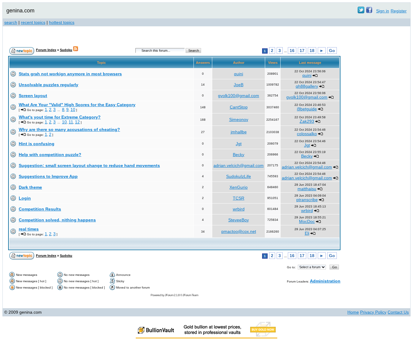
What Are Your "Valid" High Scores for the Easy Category (77, 104)
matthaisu (307, 188)
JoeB (238, 84)
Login (25, 198)
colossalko (307, 133)
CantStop (239, 107)
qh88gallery (307, 86)
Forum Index (46, 50)
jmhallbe (239, 131)
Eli (307, 233)
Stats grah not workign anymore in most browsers (70, 73)
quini (238, 73)
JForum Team (190, 295)
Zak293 (307, 121)
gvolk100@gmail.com (238, 95)
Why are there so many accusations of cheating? (69, 129)
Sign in (382, 10)
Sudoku (66, 50)
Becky (238, 154)
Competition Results (40, 209)
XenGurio (238, 187)
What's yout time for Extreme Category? (60, 117)
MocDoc (307, 221)
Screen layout (33, 95)
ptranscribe (307, 199)
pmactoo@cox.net (238, 231)
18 (312, 50)
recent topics (33, 22)
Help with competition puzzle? (50, 154)
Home (353, 312)
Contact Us (398, 312)
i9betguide (307, 108)
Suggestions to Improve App (48, 176)
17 (302, 50)
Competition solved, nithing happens (57, 219)
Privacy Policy (373, 312)
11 (71, 121)
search (10, 22)
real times (29, 229)
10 (72, 109)
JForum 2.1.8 (172, 295)
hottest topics (61, 22)
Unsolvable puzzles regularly (48, 84)
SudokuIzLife (238, 176)
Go (332, 50)
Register (399, 10)
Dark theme (30, 187)
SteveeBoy (238, 219)
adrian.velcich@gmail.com (238, 165)
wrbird (239, 209)
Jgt (239, 143)
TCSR (238, 198)
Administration (325, 281)
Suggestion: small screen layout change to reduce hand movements (89, 165)
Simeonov (238, 119)
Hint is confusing (36, 143)
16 (292, 50)
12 (77, 121)
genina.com (20, 11)
